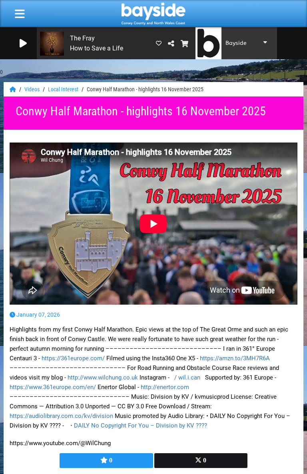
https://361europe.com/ (73, 358)
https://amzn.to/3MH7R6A (235, 358)
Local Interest (64, 89)
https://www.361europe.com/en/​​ (53, 387)
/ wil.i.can (188, 377)
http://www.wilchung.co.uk (103, 377)
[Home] (13, 89)
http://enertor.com (165, 387)
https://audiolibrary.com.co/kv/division (61, 416)
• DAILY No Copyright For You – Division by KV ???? (139, 425)
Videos (32, 89)
